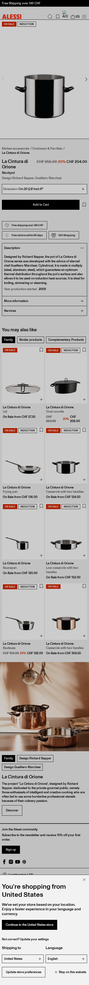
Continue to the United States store (29, 924)
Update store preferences (23, 972)
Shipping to (11, 948)
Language (54, 948)
